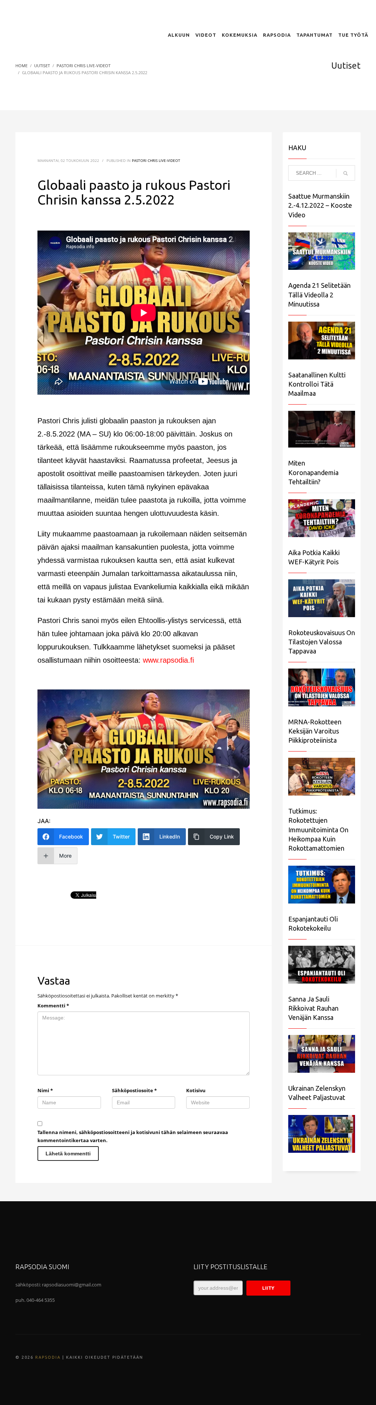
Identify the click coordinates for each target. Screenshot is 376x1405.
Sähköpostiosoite (134, 1090)
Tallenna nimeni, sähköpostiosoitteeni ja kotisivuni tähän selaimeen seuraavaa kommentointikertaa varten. (132, 1136)
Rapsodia (48, 1357)
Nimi (45, 1090)
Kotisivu (196, 1090)
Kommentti (53, 1005)
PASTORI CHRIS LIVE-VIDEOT (156, 160)
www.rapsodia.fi (168, 660)
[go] (345, 173)
